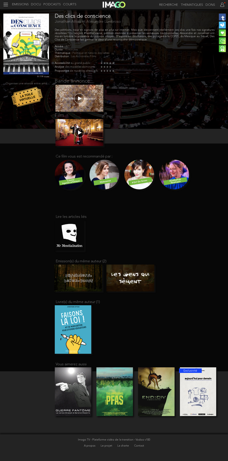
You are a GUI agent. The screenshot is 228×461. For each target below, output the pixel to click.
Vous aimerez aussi (71, 364)
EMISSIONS (20, 4)
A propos (90, 446)
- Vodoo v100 (142, 440)
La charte (123, 446)
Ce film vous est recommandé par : (84, 156)
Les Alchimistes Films (83, 56)
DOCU (36, 4)
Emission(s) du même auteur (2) (81, 261)
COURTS (69, 4)
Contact (139, 446)
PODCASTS (52, 4)
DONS (210, 5)
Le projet (107, 446)
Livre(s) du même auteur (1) (78, 302)
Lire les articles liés (71, 217)
